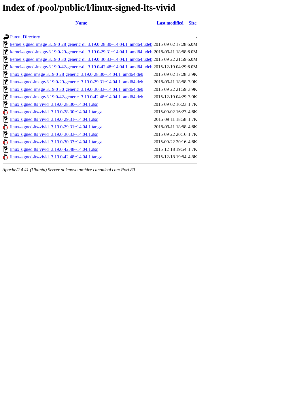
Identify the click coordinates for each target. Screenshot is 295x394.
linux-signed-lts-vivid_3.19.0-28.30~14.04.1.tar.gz (56, 111)
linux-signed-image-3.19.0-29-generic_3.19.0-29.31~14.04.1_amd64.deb (76, 81)
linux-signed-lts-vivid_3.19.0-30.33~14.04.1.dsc (54, 134)
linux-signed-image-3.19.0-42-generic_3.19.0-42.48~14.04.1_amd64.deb (76, 96)
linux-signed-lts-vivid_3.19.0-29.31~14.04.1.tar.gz (56, 126)
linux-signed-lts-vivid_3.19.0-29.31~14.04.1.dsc (54, 119)
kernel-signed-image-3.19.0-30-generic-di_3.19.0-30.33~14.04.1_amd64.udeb (81, 59)
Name (81, 22)
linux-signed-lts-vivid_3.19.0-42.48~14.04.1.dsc (54, 149)
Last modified (170, 22)
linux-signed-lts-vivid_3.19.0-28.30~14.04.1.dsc (54, 104)
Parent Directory (25, 36)
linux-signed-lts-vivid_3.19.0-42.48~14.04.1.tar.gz (56, 156)
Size (192, 22)
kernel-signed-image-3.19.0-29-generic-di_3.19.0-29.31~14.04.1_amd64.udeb (81, 51)
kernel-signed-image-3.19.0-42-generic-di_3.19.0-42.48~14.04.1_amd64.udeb (81, 66)
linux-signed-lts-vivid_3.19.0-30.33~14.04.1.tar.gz (56, 141)
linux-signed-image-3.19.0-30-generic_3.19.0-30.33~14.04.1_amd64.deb (76, 89)
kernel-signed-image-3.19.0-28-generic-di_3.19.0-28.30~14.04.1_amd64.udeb (81, 44)
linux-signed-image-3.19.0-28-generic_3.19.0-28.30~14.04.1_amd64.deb (76, 74)
